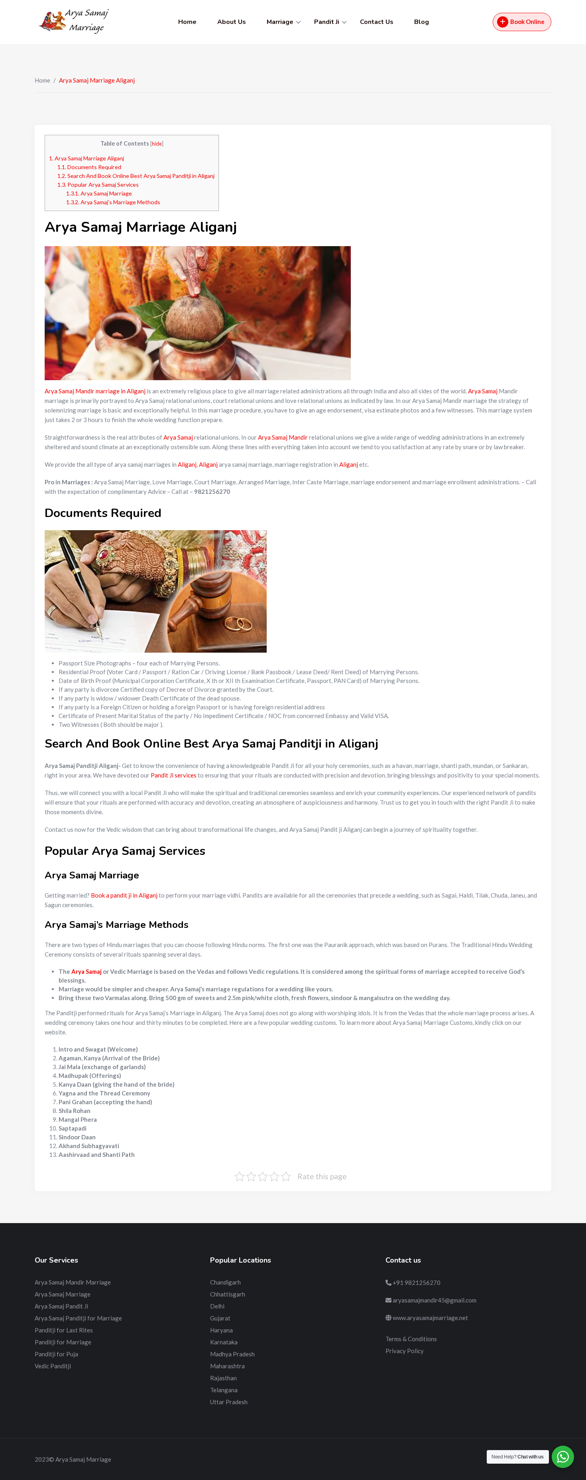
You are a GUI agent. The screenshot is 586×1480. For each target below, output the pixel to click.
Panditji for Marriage (63, 1342)
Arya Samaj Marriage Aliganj (86, 158)
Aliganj (187, 464)
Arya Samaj (483, 391)
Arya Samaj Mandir (283, 437)
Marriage (280, 22)
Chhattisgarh (227, 1294)
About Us (231, 22)
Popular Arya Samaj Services (98, 184)
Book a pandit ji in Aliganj (124, 895)
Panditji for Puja (56, 1354)
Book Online (527, 21)
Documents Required (89, 167)
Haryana (221, 1330)
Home (187, 22)
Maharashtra (227, 1365)
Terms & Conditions (411, 1338)
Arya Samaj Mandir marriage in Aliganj (95, 391)
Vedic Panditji (53, 1365)
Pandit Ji (326, 22)
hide (157, 143)
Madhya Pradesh (232, 1354)
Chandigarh (225, 1282)
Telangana (224, 1389)
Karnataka (224, 1342)
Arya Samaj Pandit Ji (61, 1306)
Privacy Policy (404, 1350)
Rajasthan (223, 1377)
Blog (421, 22)
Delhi (217, 1306)
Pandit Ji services (174, 775)
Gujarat (220, 1318)
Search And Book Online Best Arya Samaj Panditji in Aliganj (135, 175)
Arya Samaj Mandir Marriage (73, 1282)
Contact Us (376, 22)
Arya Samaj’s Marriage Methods (113, 202)
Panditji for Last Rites (64, 1330)
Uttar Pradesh (229, 1401)
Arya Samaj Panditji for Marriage (78, 1318)
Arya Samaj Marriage (99, 193)
